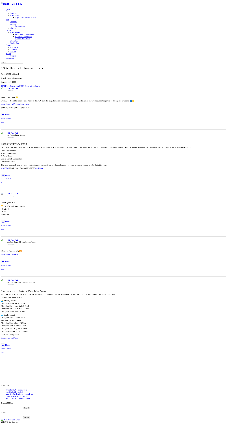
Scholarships (20, 26)
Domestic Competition (23, 37)
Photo (7, 175)
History (8, 45)
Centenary (14, 47)
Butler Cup (14, 43)
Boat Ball (13, 41)
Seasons (13, 52)
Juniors (13, 24)
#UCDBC (5, 168)
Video (7, 115)
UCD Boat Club (12, 88)
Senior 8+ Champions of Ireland (18, 398)
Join (7, 20)
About (8, 11)
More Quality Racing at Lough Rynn (19, 394)
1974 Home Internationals (10, 86)
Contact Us (10, 58)
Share (2, 122)
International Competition (24, 35)
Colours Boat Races (22, 39)
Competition (15, 32)
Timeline (13, 49)
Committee (14, 15)
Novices (13, 22)
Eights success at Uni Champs (17, 396)
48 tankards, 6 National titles (16, 390)
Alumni (8, 54)
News (8, 9)
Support (13, 56)
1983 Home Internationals (30, 86)
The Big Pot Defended (14, 392)
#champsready (23, 104)
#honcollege (5, 104)
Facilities (13, 13)
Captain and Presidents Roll (25, 17)
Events (8, 30)
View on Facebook (6, 118)
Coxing (13, 28)
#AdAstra (14, 104)
